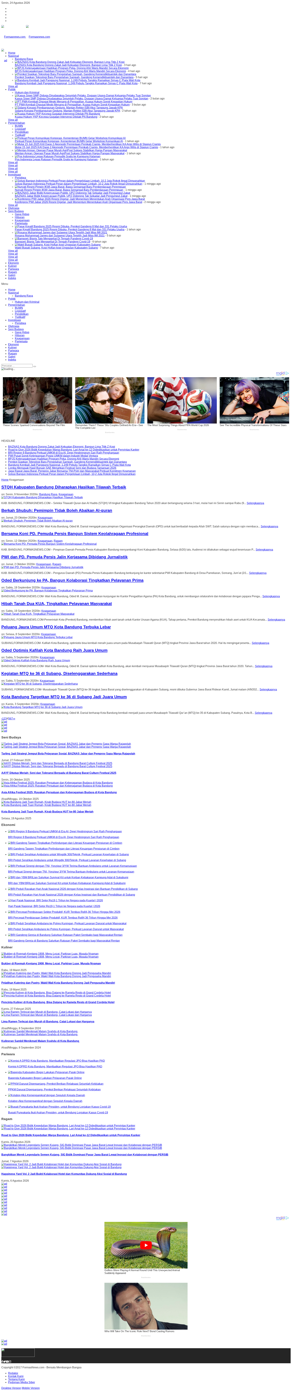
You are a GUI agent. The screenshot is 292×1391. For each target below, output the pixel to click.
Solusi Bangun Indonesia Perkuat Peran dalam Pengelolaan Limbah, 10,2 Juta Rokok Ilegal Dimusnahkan (78, 183)
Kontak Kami (15, 1376)
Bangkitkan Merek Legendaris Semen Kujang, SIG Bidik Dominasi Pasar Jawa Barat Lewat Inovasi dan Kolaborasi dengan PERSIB (84, 1154)
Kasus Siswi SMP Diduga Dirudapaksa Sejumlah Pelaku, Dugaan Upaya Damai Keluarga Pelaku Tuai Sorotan (81, 98)
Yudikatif (20, 135)
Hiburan (20, 217)
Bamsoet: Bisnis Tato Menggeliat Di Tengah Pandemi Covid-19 (52, 241)
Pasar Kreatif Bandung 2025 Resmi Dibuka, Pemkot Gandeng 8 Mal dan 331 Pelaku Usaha (69, 229)
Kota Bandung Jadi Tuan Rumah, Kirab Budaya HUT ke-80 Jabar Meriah (47, 811)
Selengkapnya (255, 503)
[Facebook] (2, 1361)
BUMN (19, 125)
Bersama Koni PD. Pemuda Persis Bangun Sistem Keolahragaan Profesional (74, 533)
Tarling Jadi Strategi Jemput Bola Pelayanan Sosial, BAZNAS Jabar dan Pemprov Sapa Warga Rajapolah (68, 753)
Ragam (12, 272)
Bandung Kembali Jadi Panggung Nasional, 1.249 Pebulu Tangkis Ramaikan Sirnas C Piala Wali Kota (76, 83)
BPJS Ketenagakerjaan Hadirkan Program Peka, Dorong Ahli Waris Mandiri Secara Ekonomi (70, 71)
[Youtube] (7, 1361)
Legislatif (20, 129)
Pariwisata (21, 223)
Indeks (12, 278)
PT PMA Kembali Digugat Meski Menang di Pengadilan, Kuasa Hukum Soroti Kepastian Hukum (72, 104)
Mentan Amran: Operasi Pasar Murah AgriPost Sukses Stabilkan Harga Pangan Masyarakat (69, 153)
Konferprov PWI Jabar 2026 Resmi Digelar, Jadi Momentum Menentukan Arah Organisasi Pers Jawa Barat (78, 202)
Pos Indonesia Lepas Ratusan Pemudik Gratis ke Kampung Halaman (56, 159)
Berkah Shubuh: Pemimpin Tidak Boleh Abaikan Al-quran (56, 510)
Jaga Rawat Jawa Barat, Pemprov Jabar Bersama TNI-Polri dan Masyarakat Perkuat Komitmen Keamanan (72, 471)
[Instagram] (10, 1361)
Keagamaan (22, 220)
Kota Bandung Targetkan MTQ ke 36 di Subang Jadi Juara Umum (64, 696)
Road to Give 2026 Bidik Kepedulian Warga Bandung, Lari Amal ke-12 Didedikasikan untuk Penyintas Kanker (73, 449)
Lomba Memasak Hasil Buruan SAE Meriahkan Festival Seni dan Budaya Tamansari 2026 (62, 467)
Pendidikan (22, 132)
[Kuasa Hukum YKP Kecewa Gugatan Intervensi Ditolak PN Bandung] (57, 113)
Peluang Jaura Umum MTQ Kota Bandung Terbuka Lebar (56, 627)
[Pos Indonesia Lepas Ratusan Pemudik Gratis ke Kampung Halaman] (57, 156)
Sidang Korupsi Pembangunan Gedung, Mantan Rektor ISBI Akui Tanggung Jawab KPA (67, 110)
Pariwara (13, 269)
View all (13, 86)
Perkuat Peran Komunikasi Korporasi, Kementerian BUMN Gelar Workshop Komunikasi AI (69, 141)
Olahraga (13, 208)
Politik (12, 89)
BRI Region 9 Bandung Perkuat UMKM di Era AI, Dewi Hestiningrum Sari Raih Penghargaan (63, 452)
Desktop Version (11, 1388)
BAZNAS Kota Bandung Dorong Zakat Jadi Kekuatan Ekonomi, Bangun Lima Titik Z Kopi (68, 65)
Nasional (13, 55)
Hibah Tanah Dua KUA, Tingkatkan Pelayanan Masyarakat (56, 603)
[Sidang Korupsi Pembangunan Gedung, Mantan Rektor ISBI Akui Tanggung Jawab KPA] (69, 107)
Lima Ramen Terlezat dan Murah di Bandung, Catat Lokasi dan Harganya (47, 1021)
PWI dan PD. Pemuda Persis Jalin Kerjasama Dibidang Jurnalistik (64, 557)
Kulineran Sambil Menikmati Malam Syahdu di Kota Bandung (40, 1041)
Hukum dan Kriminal (27, 92)
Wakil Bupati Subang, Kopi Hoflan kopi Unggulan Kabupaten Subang (56, 247)
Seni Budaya (16, 211)
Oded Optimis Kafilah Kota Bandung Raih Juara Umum (54, 650)
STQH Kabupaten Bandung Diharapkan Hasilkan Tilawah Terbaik (63, 487)
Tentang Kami (16, 1379)
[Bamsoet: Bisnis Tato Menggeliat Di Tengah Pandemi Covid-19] (54, 238)
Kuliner (12, 266)
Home (11, 52)
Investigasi (14, 174)
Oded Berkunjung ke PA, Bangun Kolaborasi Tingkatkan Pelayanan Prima (72, 580)
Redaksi (13, 1373)
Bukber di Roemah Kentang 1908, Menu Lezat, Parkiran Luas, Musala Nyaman (51, 963)
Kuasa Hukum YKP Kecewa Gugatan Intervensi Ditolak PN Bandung (56, 116)
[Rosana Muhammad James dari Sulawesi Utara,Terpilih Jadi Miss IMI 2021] (61, 232)
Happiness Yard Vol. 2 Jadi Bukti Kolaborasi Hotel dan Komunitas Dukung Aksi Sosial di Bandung (64, 1173)
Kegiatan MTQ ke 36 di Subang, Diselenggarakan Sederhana (59, 673)
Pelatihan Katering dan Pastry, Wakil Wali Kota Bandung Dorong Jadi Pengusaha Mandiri (58, 982)
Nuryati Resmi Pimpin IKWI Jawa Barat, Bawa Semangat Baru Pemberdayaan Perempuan (69, 189)
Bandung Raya (24, 59)
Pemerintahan (16, 122)
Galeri (11, 275)
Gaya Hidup (22, 214)
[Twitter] (4, 1361)
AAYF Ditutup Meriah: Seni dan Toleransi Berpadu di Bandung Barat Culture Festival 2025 (58, 772)
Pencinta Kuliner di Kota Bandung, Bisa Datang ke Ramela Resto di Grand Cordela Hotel (57, 1002)
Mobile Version (31, 1388)
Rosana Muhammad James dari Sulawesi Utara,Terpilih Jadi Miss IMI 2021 (60, 235)
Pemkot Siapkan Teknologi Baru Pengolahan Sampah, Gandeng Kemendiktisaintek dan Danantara (74, 77)
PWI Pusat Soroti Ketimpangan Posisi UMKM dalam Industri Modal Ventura (53, 455)
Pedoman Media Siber (21, 1382)
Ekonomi (13, 262)
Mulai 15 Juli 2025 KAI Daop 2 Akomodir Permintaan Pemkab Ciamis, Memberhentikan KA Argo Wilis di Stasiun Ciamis (86, 147)
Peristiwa (20, 177)
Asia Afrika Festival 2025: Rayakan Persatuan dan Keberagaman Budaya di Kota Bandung (59, 792)
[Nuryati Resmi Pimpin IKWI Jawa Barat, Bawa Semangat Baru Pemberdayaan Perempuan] (70, 186)
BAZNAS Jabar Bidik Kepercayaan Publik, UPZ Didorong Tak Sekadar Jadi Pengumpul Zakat (71, 196)
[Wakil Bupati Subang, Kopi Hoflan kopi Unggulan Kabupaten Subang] (58, 244)
